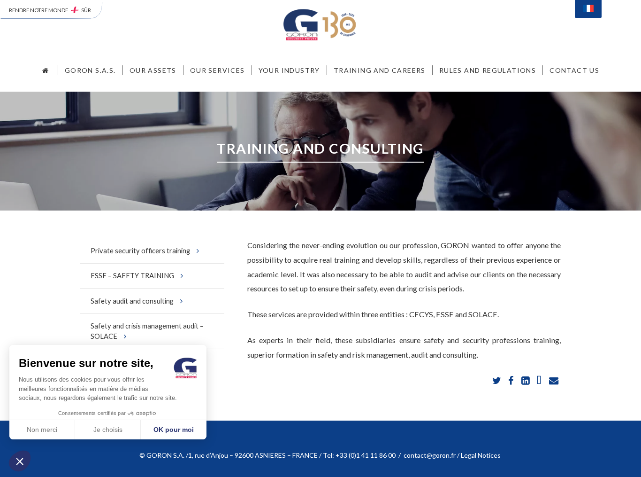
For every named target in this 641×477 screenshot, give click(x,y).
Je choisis (107, 429)
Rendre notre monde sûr (50, 10)
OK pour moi (173, 429)
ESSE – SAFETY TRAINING (132, 275)
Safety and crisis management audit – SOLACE (147, 330)
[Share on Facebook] (511, 380)
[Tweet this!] (497, 380)
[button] (19, 461)
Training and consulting (320, 148)
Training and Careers (380, 70)
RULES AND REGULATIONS (487, 70)
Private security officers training (140, 250)
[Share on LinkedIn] (525, 380)
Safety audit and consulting (132, 301)
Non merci (42, 429)
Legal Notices (481, 455)
